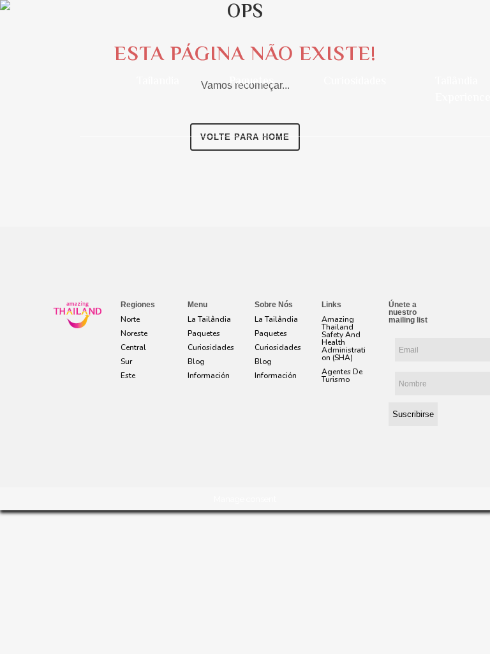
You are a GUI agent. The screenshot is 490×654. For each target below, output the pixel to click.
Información (209, 375)
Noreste (134, 333)
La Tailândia (209, 319)
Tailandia (158, 82)
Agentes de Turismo (342, 375)
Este (128, 375)
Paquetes (251, 82)
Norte (130, 319)
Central (133, 347)
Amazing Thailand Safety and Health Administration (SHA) (344, 338)
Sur (126, 361)
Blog (196, 361)
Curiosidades (354, 82)
